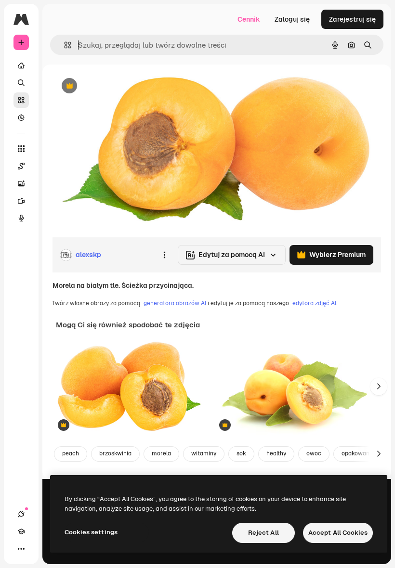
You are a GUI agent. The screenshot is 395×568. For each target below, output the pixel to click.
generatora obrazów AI (175, 303)
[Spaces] (21, 166)
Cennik (248, 19)
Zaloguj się (292, 19)
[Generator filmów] (21, 200)
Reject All (263, 533)
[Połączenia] (21, 514)
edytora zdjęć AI (314, 303)
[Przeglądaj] (21, 117)
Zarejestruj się (352, 19)
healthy (276, 453)
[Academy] (21, 531)
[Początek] (21, 65)
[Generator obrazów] (21, 183)
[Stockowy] (21, 100)
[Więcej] (21, 548)
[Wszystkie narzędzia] (21, 148)
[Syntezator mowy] (21, 218)
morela (161, 453)
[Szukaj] (21, 82)
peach (70, 453)
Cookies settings (91, 532)
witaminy (203, 453)
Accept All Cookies (338, 533)
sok (241, 453)
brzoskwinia (115, 453)
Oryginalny (118, 86)
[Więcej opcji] (164, 255)
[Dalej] (378, 386)
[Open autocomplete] (64, 45)
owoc (313, 453)
